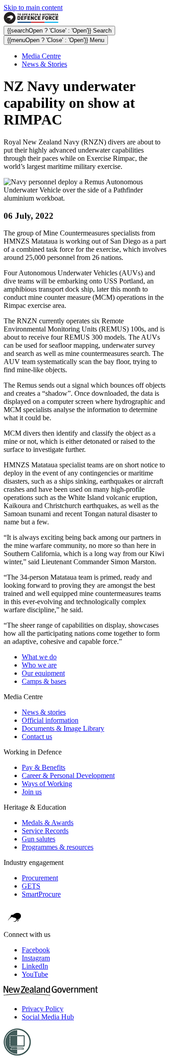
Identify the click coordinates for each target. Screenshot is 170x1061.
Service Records (45, 831)
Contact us (37, 736)
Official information (50, 720)
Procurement (40, 878)
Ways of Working (47, 783)
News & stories (44, 712)
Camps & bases (44, 681)
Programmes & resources (57, 847)
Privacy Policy (42, 1009)
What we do (39, 657)
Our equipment (43, 673)
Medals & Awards (47, 822)
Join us (32, 792)
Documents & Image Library (63, 728)
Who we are (39, 665)
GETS (31, 886)
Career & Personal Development (68, 775)
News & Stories (44, 64)
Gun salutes (38, 839)
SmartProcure (41, 894)
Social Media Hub (48, 1017)
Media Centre (41, 56)
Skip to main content (33, 7)
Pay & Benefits (43, 767)
